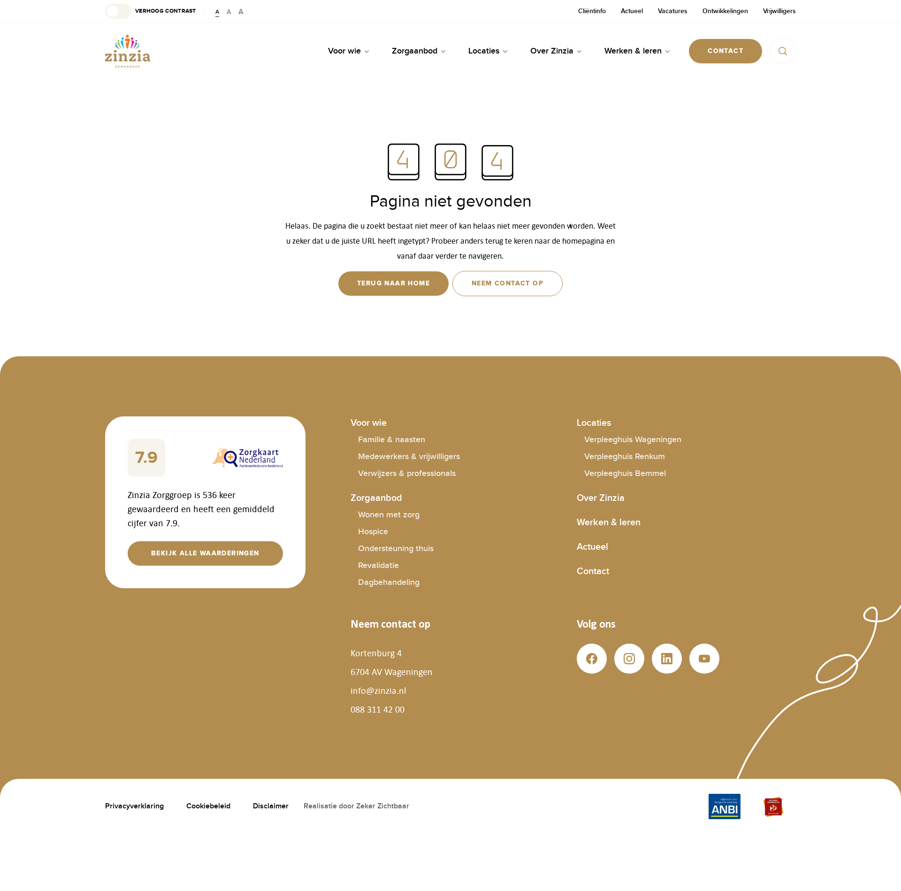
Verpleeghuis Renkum (624, 456)
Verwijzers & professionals (407, 473)
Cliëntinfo (592, 11)
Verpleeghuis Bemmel (625, 473)
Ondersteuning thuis (396, 548)
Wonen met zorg (389, 515)
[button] (150, 11)
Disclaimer (271, 806)
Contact (593, 571)
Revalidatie (378, 565)
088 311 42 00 (378, 709)
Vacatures (672, 11)
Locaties (594, 423)
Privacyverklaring (134, 806)
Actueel (632, 11)
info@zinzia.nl (378, 690)
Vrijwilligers (779, 11)
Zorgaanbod (376, 498)
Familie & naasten (391, 440)
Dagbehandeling (389, 582)
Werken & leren (609, 522)
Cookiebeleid (208, 806)
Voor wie (369, 423)
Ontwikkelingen (725, 11)
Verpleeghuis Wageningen (632, 440)
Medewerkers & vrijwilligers (409, 456)
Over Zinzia (601, 498)
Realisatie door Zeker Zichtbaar (356, 806)
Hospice (373, 532)
